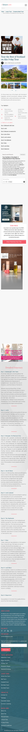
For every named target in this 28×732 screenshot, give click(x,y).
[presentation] (12, 90)
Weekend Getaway (6, 669)
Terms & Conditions (6, 725)
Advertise (3, 713)
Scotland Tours (5, 688)
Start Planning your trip (14, 241)
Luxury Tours (9, 11)
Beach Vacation (5, 660)
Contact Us (4, 695)
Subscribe (6, 649)
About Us (3, 710)
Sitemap (3, 698)
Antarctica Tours (5, 676)
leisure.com (11, 730)
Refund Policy (4, 716)
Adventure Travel (5, 657)
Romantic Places (5, 666)
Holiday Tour (4, 663)
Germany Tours (5, 685)
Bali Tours (3, 679)
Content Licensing (6, 703)
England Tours (5, 682)
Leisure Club (4, 719)
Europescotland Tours (18, 11)
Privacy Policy (5, 722)
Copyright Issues (5, 700)
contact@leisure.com (7, 636)
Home (2, 11)
